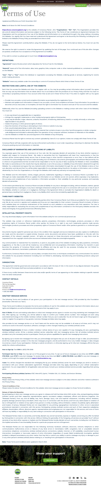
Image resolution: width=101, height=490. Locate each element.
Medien (30, 477)
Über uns (70, 5)
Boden (12, 5)
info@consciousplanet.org (47, 56)
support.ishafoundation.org (41, 358)
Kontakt (31, 479)
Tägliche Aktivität (34, 483)
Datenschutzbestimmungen (77, 482)
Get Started (60, 1)
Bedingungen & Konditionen (77, 484)
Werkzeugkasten (20, 483)
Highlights (43, 5)
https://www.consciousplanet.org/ (14, 30)
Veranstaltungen (20, 481)
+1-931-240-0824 (7, 291)
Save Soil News (20, 5)
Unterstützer (52, 5)
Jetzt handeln (50, 460)
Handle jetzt (81, 5)
